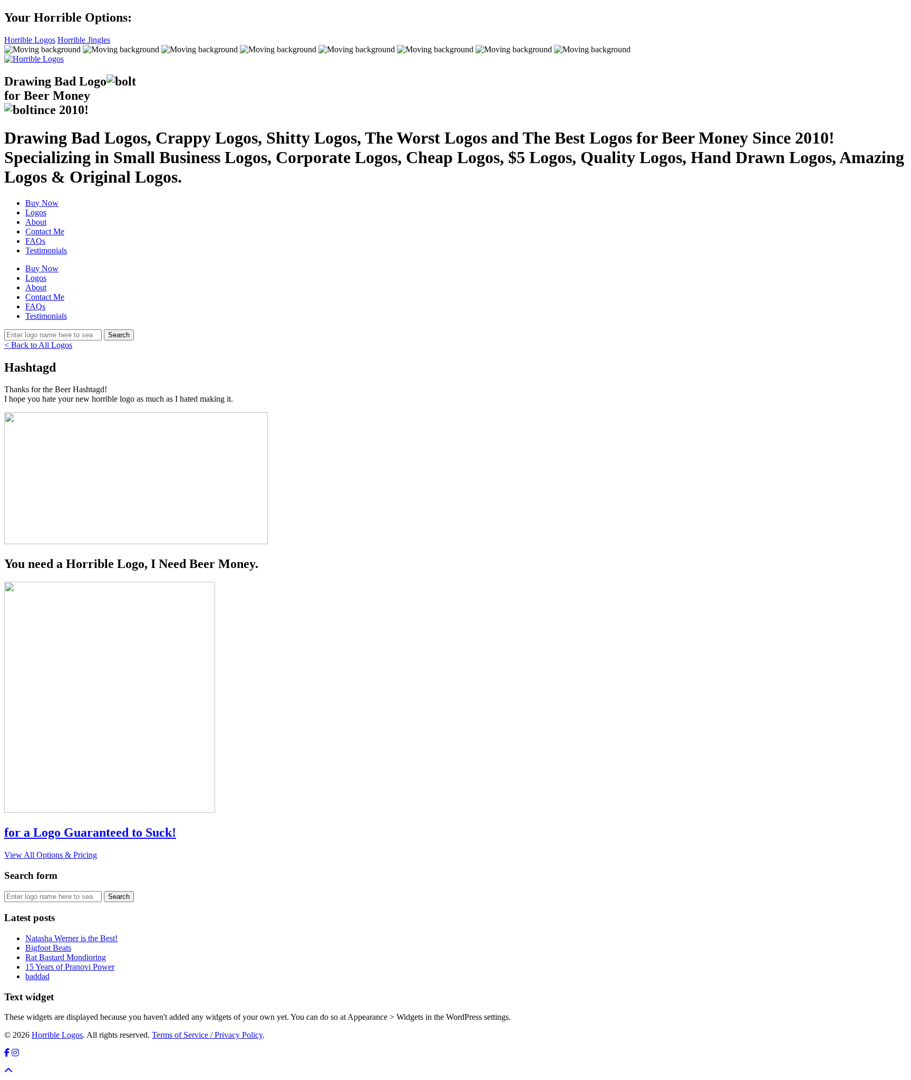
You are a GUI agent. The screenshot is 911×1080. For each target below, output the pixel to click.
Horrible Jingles (83, 39)
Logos (35, 212)
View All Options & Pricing (50, 854)
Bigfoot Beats (48, 947)
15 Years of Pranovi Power (69, 966)
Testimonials (46, 250)
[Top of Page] (8, 1070)
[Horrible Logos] (34, 58)
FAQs (35, 240)
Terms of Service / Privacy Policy (207, 1034)
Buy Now (42, 202)
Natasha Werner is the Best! (71, 938)
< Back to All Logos (38, 344)
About (35, 221)
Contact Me (44, 231)
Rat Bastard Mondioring (65, 957)
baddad (37, 976)
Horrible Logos (29, 39)
